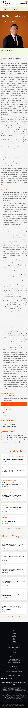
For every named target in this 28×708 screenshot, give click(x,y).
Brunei (14, 649)
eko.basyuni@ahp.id (7, 52)
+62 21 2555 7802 (7, 50)
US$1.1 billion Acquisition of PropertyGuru (12, 459)
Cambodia (14, 629)
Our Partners (4, 58)
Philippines (14, 638)
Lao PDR (14, 633)
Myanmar (14, 636)
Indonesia (14, 632)
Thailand (14, 641)
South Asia (14, 652)
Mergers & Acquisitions (9, 424)
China (14, 630)
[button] (14, 404)
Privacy (18, 675)
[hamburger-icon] (2, 9)
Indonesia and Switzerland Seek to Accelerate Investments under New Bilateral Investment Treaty (13, 608)
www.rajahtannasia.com (16, 671)
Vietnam (14, 642)
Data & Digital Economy (9, 426)
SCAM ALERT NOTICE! (6, 9)
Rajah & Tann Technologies (14, 660)
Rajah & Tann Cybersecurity (14, 662)
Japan (14, 651)
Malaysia (14, 635)
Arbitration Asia (14, 659)
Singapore (14, 639)
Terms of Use (11, 675)
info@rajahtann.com (15, 668)
